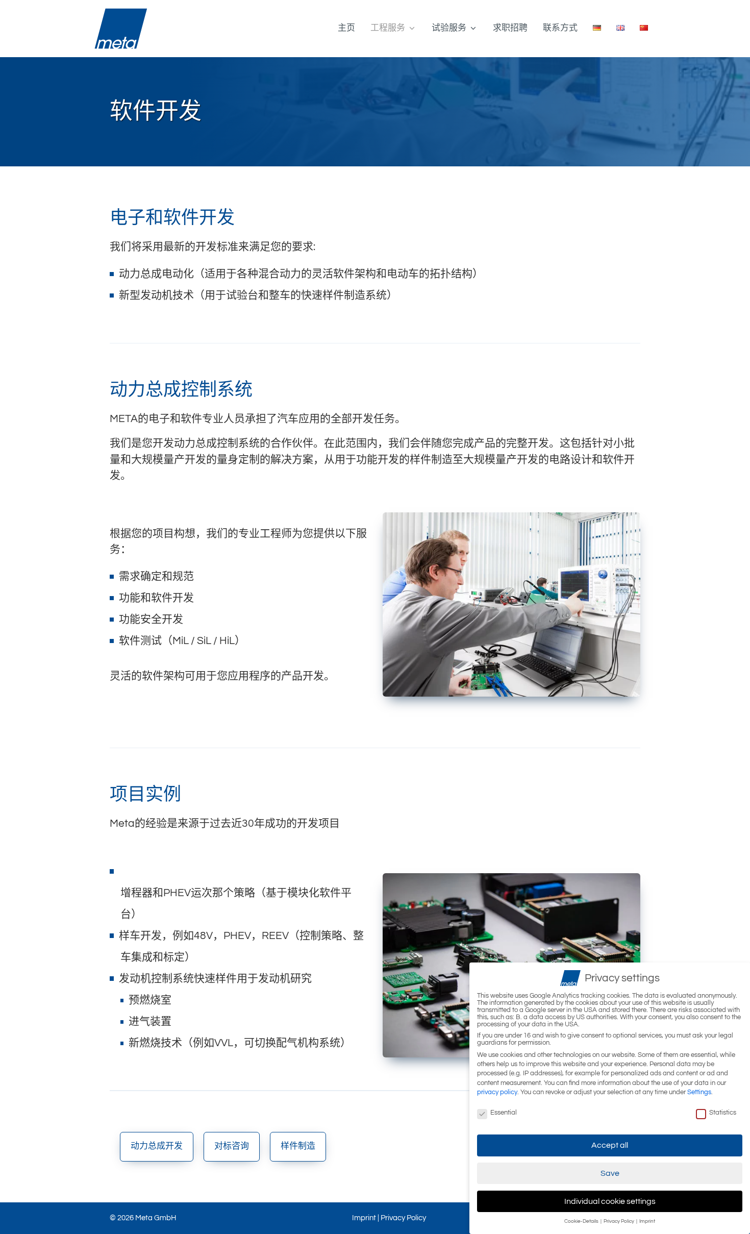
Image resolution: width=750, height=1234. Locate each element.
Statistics (722, 1112)
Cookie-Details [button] (581, 1221)
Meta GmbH (155, 1218)
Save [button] (610, 1173)
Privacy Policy (403, 1218)
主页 (346, 28)
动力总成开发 (157, 1146)
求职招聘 (510, 28)
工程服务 (387, 28)
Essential (503, 1112)
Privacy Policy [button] (619, 1221)
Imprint (364, 1218)
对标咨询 (231, 1146)
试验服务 (449, 28)
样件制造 (298, 1146)
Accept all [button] (609, 1145)
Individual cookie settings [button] (610, 1201)
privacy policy (497, 1092)
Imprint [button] (647, 1221)
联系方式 (560, 28)
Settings (699, 1092)
